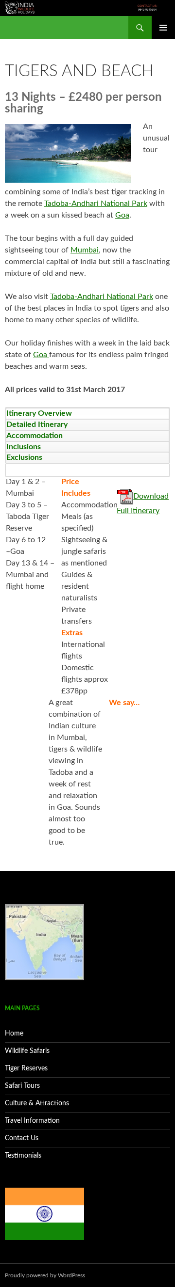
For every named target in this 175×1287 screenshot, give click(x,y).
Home (14, 1033)
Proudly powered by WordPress (45, 1275)
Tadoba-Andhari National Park (95, 203)
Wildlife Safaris (27, 1051)
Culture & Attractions (37, 1103)
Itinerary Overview (39, 413)
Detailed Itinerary (37, 424)
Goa (122, 215)
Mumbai (84, 250)
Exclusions (24, 457)
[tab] (87, 413)
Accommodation (34, 435)
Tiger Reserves (26, 1068)
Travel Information (32, 1120)
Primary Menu (163, 27)
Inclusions (23, 447)
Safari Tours (22, 1086)
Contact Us (21, 1138)
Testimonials (23, 1155)
